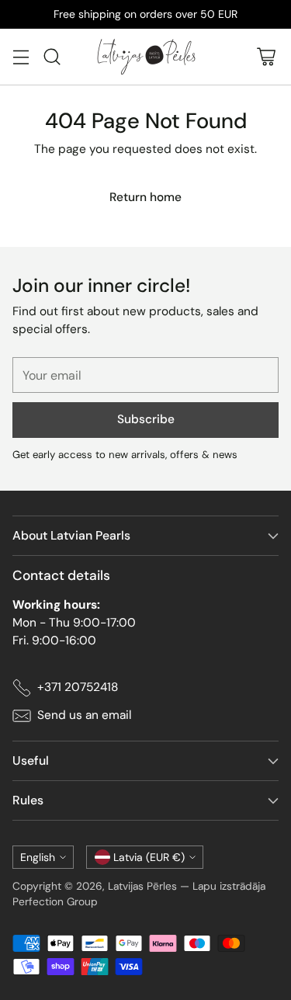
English (37, 857)
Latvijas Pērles (142, 886)
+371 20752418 (77, 687)
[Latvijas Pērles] (146, 57)
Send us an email (84, 715)
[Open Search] (52, 56)
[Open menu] (20, 56)
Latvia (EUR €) (149, 857)
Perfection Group (55, 901)
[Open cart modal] (266, 56)
